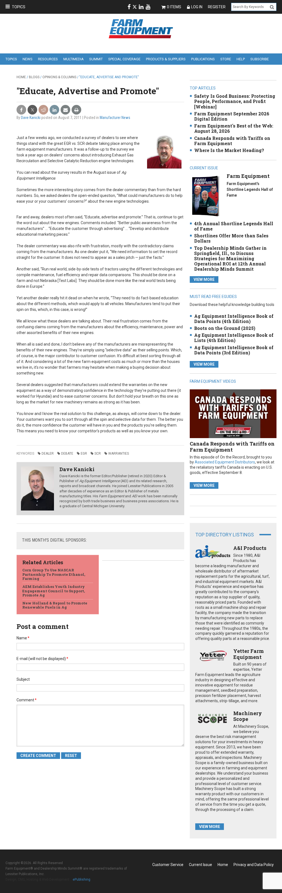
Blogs (34, 77)
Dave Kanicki (30, 117)
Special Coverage (124, 59)
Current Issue (200, 864)
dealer (48, 453)
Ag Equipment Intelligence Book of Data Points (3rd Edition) (233, 349)
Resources (48, 59)
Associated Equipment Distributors (225, 462)
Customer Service (167, 864)
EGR (84, 453)
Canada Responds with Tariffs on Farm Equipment (232, 140)
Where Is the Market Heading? (229, 150)
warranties (118, 453)
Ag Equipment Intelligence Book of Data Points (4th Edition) (233, 318)
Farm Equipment (248, 176)
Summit (96, 59)
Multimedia (73, 59)
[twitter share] (32, 110)
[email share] (65, 110)
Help (241, 59)
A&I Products (249, 548)
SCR (97, 453)
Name (23, 638)
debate (67, 453)
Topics (18, 7)
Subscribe (259, 59)
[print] (76, 110)
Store (225, 59)
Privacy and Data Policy (254, 864)
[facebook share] (21, 110)
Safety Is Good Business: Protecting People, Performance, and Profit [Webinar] (234, 101)
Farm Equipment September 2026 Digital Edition (231, 116)
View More (204, 279)
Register (217, 7)
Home (21, 77)
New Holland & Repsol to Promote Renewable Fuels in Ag (54, 605)
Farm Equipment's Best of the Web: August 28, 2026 (233, 128)
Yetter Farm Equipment (248, 654)
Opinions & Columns (59, 77)
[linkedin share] (54, 110)
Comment (27, 700)
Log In (196, 7)
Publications (203, 59)
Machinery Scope (247, 716)
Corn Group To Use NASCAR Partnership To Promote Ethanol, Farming (53, 574)
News (27, 59)
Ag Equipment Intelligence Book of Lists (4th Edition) (233, 337)
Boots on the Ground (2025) (224, 328)
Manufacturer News (115, 117)
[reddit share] (43, 110)
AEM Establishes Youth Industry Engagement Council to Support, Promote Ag (53, 591)
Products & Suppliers (166, 59)
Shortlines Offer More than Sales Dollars (231, 238)
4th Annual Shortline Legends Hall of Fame (233, 226)
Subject (23, 679)
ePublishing (81, 879)
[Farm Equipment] (205, 196)
